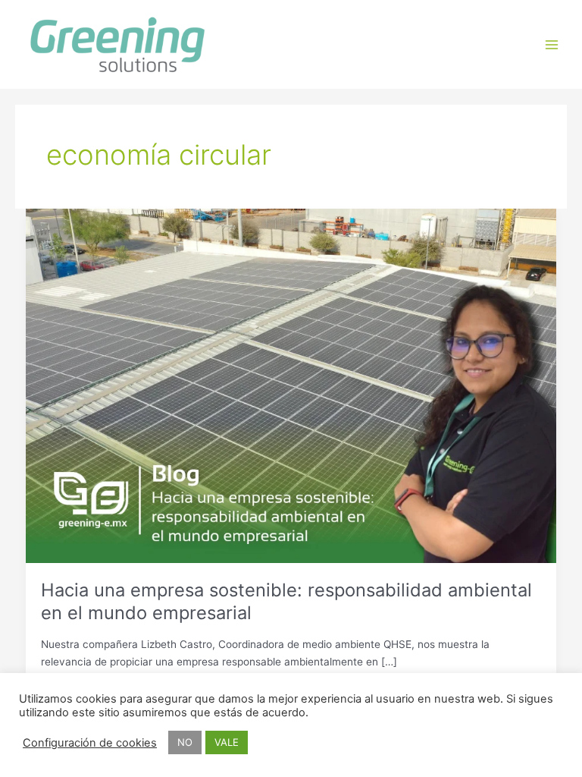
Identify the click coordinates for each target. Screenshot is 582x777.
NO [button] (184, 742)
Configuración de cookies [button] (90, 743)
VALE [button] (226, 742)
